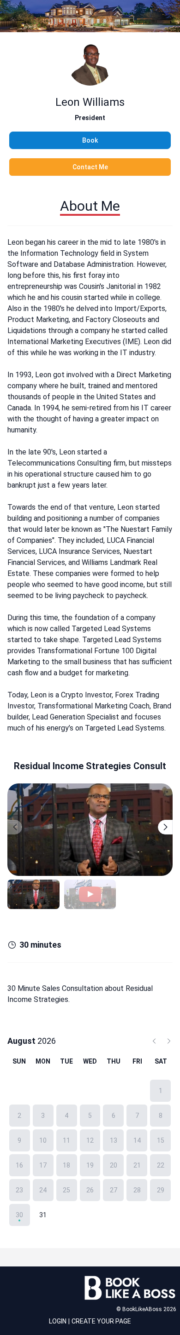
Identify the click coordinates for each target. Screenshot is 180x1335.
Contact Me (90, 167)
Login (57, 1321)
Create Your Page (101, 1321)
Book (90, 140)
